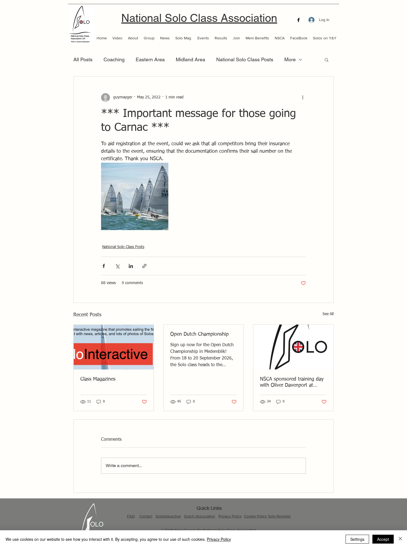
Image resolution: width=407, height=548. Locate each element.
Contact (145, 516)
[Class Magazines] (114, 347)
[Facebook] (298, 20)
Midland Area (190, 59)
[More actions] (302, 97)
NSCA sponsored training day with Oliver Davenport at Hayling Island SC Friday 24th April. (292, 382)
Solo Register (279, 516)
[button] (326, 59)
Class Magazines (97, 379)
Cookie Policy (255, 516)
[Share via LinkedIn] (130, 266)
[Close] (400, 539)
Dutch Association (199, 516)
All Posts (82, 59)
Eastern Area (150, 59)
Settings (357, 539)
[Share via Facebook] (103, 266)
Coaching (114, 59)
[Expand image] (134, 196)
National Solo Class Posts (244, 59)
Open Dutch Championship (199, 334)
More (290, 59)
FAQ (131, 516)
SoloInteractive (168, 516)
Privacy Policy (230, 516)
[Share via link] (144, 266)
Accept (383, 539)
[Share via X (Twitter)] (117, 266)
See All (328, 314)
